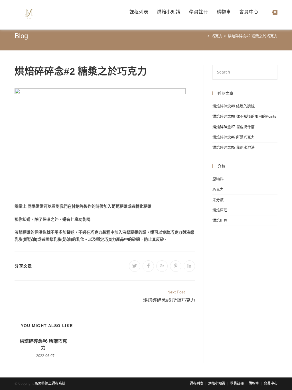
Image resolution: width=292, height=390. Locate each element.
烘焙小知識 (216, 383)
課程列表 (196, 383)
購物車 (254, 383)
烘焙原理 (219, 210)
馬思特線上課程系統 (50, 383)
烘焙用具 (219, 220)
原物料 (218, 179)
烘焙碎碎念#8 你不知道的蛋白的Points (244, 116)
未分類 (218, 200)
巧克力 (218, 189)
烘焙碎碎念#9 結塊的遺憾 (233, 106)
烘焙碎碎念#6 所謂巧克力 (43, 344)
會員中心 (270, 383)
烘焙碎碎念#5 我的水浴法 (233, 147)
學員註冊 (237, 383)
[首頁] (204, 36)
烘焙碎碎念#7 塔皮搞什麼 (233, 127)
